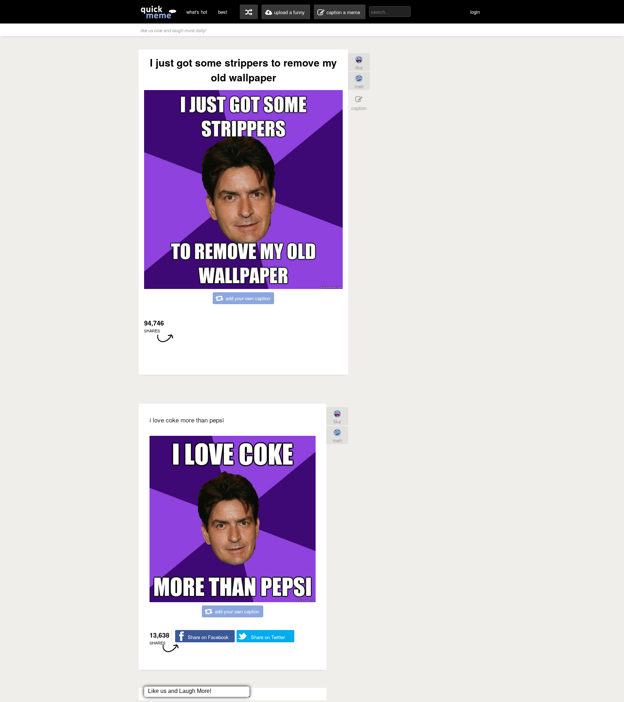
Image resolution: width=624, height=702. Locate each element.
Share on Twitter (268, 637)
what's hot (196, 11)
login (475, 11)
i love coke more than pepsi (187, 419)
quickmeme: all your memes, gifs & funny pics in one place (158, 12)
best (222, 11)
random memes (249, 12)
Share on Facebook (208, 637)
